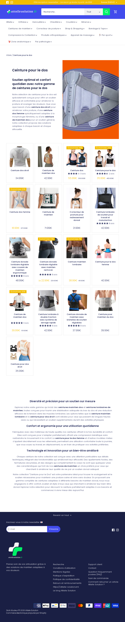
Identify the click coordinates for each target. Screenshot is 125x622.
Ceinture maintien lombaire (77, 263)
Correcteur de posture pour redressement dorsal (77, 216)
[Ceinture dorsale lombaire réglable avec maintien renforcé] (48, 247)
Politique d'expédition (63, 575)
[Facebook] (7, 2)
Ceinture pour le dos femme (105, 263)
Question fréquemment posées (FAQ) (100, 573)
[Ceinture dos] (76, 156)
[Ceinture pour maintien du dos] (105, 300)
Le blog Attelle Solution (64, 590)
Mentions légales (61, 571)
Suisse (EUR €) (108, 2)
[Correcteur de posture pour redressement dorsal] (76, 198)
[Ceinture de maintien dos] (48, 156)
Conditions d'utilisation (64, 568)
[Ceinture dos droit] (19, 156)
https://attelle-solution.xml (66, 586)
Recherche (58, 564)
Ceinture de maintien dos (48, 172)
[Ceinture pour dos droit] (19, 350)
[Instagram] (11, 2)
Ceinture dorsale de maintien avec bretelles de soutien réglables (77, 318)
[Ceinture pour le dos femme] (105, 247)
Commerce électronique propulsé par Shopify (26, 613)
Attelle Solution (31, 610)
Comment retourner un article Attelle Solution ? (103, 583)
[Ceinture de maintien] (48, 198)
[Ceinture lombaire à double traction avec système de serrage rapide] (48, 300)
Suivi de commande (98, 578)
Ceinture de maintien (48, 213)
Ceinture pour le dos (105, 170)
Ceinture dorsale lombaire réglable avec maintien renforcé (48, 265)
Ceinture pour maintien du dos (105, 315)
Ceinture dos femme (19, 212)
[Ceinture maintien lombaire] (76, 247)
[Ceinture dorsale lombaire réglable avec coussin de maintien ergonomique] (19, 247)
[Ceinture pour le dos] (105, 156)
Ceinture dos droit (20, 170)
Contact (92, 568)
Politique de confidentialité (66, 579)
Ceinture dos (76, 170)
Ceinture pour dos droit (20, 365)
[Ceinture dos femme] (19, 198)
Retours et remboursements (67, 583)
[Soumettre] (106, 11)
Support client (95, 564)
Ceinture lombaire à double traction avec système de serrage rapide (48, 318)
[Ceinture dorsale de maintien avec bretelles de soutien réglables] (76, 300)
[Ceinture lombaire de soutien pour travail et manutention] (105, 198)
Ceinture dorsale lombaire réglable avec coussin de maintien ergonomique (20, 267)
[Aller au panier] (115, 12)
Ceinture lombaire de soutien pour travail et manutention (105, 216)
